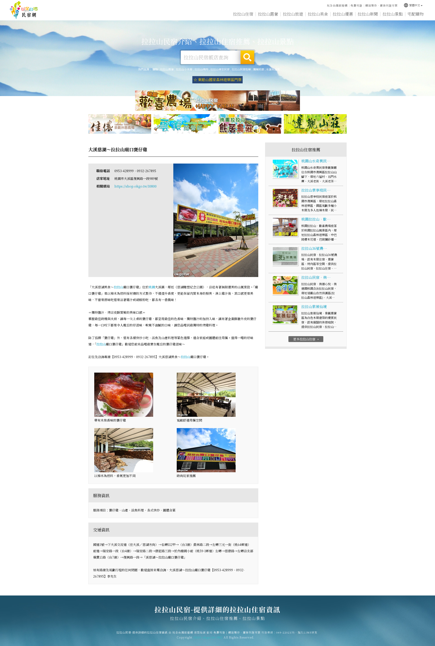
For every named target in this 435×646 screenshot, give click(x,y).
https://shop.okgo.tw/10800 (135, 186)
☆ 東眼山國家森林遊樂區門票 (217, 79)
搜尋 (247, 57)
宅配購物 (415, 14)
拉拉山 (118, 287)
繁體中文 (412, 5)
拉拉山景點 (392, 14)
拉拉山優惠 (343, 14)
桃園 (152, 287)
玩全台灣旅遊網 (337, 5)
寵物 (155, 69)
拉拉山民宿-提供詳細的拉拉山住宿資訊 (24, 10)
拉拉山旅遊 (293, 14)
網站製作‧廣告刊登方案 (381, 5)
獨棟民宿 (258, 69)
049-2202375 (285, 632)
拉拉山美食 (318, 14)
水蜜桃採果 (273, 69)
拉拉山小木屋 (184, 69)
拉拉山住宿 (243, 14)
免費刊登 (356, 5)
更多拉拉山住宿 (306, 339)
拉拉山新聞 (368, 14)
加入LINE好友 (307, 632)
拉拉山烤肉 (201, 69)
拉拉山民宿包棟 (241, 69)
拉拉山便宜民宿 (220, 69)
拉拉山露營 (268, 14)
